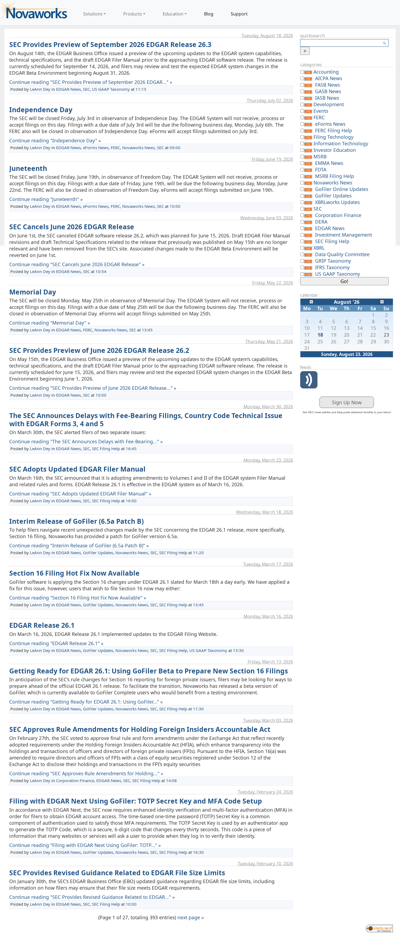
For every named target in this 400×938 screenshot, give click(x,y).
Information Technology (340, 143)
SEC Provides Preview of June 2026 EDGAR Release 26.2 (99, 350)
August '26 (346, 302)
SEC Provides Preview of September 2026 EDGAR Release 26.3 (110, 44)
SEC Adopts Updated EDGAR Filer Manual (77, 469)
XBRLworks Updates (337, 202)
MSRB (320, 156)
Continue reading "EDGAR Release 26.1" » (56, 643)
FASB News (327, 84)
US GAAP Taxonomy (111, 89)
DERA (321, 221)
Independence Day (40, 109)
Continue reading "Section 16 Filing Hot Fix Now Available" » (77, 597)
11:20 (198, 552)
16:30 (198, 852)
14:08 (171, 780)
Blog (208, 14)
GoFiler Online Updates (341, 189)
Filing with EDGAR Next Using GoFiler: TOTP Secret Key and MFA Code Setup (135, 800)
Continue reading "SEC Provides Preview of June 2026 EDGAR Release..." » (92, 388)
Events (320, 111)
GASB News (328, 91)
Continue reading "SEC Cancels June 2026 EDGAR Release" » (76, 264)
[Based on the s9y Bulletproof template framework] (379, 927)
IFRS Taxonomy (332, 267)
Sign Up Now (347, 402)
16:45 (131, 448)
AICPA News (328, 78)
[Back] (311, 301)
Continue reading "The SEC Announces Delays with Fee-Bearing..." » (86, 441)
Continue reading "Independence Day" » (55, 140)
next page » (190, 917)
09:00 (175, 147)
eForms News (96, 147)
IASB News (327, 98)
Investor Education (334, 150)
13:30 (238, 650)
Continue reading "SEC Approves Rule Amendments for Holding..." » (86, 773)
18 (320, 334)
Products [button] (132, 14)
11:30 (198, 708)
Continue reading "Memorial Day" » (49, 322)
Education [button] (173, 14)
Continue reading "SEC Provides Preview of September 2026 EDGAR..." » (90, 82)
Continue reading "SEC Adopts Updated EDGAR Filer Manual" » (80, 493)
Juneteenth (28, 168)
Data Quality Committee (342, 254)
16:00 (131, 500)
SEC (86, 89)
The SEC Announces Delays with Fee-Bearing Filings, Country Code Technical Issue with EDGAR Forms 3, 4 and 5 (145, 419)
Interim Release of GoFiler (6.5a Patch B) (76, 521)
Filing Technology (333, 137)
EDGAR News (68, 89)
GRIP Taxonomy (333, 261)
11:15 (141, 89)
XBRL (319, 247)
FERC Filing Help (333, 130)
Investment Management (343, 234)
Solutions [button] (93, 14)
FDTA (320, 169)
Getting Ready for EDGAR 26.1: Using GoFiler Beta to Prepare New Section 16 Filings (148, 670)
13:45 (147, 329)
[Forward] (382, 301)
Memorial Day (32, 291)
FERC (115, 147)
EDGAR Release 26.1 (42, 625)
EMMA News (329, 163)
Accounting (326, 71)
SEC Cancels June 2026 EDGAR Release (71, 226)
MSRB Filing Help (334, 176)
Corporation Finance (75, 780)
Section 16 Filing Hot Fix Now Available (74, 573)
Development (328, 104)
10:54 (101, 271)
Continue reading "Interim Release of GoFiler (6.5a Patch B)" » (79, 545)
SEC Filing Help (106, 448)
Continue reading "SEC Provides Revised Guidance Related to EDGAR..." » (92, 897)
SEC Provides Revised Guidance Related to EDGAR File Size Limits (117, 872)
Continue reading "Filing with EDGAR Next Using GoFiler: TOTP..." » (85, 845)
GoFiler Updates (98, 552)
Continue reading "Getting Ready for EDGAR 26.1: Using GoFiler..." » (86, 701)
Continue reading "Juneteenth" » (46, 199)
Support (239, 14)
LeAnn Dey (40, 89)
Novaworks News (138, 147)
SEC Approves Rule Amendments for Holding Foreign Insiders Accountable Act (139, 729)
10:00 (175, 206)
